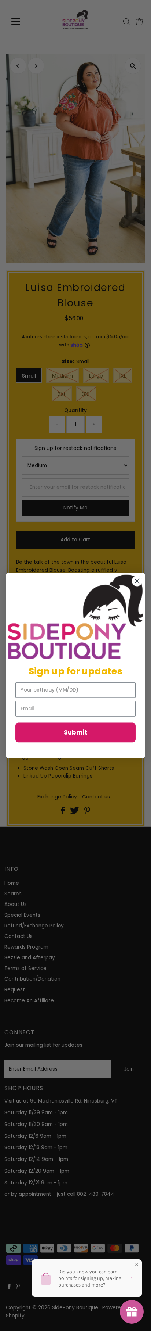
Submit (75, 732)
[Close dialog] (137, 581)
